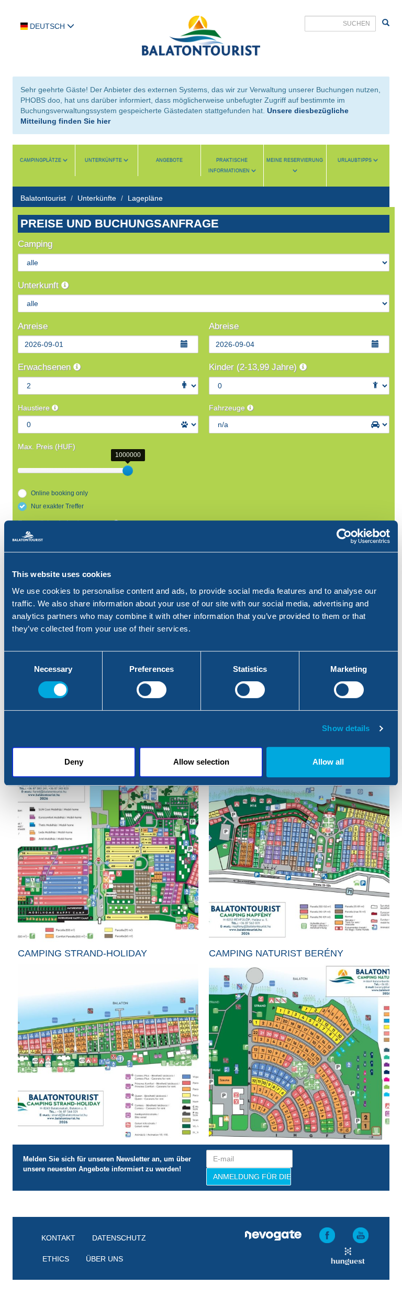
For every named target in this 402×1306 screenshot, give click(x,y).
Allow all (328, 761)
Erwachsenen (45, 367)
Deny (73, 761)
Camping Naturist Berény (276, 953)
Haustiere (35, 408)
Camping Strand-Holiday (82, 953)
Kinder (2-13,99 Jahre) (254, 367)
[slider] (127, 470)
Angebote (169, 160)
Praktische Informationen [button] (229, 165)
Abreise (224, 326)
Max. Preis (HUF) (46, 446)
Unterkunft (39, 285)
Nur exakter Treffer (57, 506)
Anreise (33, 326)
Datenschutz (119, 1238)
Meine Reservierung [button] (294, 160)
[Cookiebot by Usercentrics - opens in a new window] (344, 536)
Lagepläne (145, 198)
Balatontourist (43, 198)
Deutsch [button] (47, 26)
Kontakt (58, 1238)
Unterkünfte (96, 198)
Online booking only (59, 493)
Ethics (55, 1259)
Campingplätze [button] (41, 160)
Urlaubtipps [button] (355, 160)
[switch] (151, 689)
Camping (35, 244)
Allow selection (201, 761)
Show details (346, 728)
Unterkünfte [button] (104, 160)
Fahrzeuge (228, 408)
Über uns (104, 1259)
